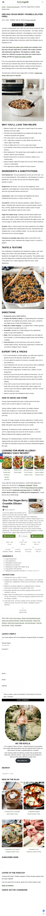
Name (4, 673)
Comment (5, 649)
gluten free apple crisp (16, 47)
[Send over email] (1, 461)
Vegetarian (18, 625)
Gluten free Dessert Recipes (10, 620)
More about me (22, 760)
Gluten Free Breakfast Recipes (31, 618)
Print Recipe (30, 24)
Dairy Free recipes (15, 618)
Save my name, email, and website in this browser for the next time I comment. (22, 695)
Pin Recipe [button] (24, 536)
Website (4, 686)
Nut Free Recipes (30, 623)
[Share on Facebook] (1, 454)
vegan (4, 75)
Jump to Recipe (18, 24)
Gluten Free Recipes (13, 7)
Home (3, 7)
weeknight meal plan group (21, 490)
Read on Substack (8, 885)
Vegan (12, 625)
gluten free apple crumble (23, 56)
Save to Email (38, 536)
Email (4, 679)
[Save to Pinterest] (1, 457)
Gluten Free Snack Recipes (16, 623)
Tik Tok (35, 485)
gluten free (38, 73)
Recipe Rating (6, 643)
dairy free (9, 75)
